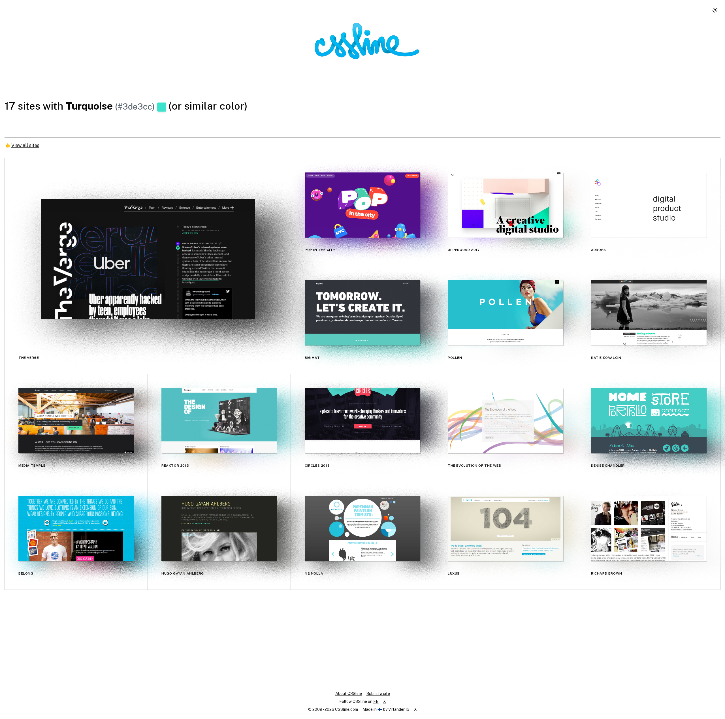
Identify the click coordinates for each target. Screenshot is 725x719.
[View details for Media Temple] (76, 420)
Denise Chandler (608, 466)
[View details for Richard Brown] (649, 528)
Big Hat (312, 358)
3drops (598, 250)
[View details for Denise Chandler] (649, 420)
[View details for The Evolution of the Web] (505, 420)
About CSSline (348, 693)
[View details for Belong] (76, 528)
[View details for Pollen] (505, 312)
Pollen (455, 358)
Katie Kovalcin (606, 358)
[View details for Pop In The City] (362, 204)
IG (408, 709)
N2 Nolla (314, 573)
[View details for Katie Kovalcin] (649, 312)
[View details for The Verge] (147, 259)
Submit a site (378, 693)
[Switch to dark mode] (714, 10)
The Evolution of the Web (474, 466)
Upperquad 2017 (464, 250)
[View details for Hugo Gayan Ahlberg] (219, 528)
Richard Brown (606, 573)
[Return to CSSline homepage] (367, 41)
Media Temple (31, 466)
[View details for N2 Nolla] (362, 528)
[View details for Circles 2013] (362, 420)
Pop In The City (320, 250)
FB (376, 701)
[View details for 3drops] (649, 204)
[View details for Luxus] (505, 528)
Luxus (454, 573)
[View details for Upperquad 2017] (505, 204)
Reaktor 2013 (175, 466)
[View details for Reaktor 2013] (219, 420)
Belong (25, 573)
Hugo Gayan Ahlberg (182, 573)
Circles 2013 (317, 466)
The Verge (28, 358)
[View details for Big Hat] (362, 312)
